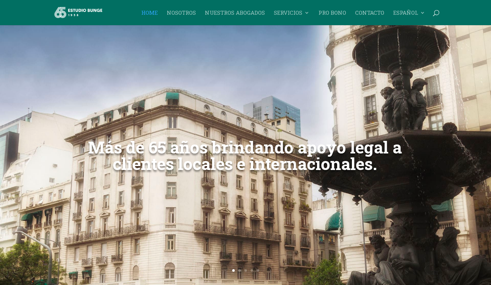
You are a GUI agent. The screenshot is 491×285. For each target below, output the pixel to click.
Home (149, 13)
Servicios (288, 13)
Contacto (369, 13)
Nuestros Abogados (235, 13)
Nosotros (181, 13)
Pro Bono (332, 13)
